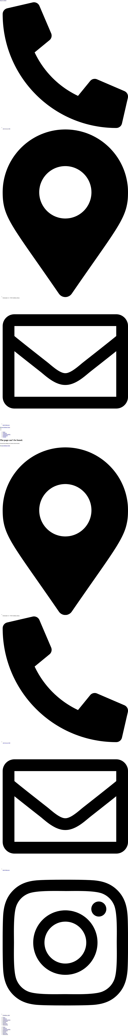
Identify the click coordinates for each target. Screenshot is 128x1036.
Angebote (5, 1018)
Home (4, 1017)
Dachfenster (5, 1021)
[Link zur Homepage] (5, 427)
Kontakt (4, 1022)
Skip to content (3, 0)
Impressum (5, 1023)
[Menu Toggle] (0, 429)
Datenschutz (5, 1024)
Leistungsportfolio (6, 1020)
